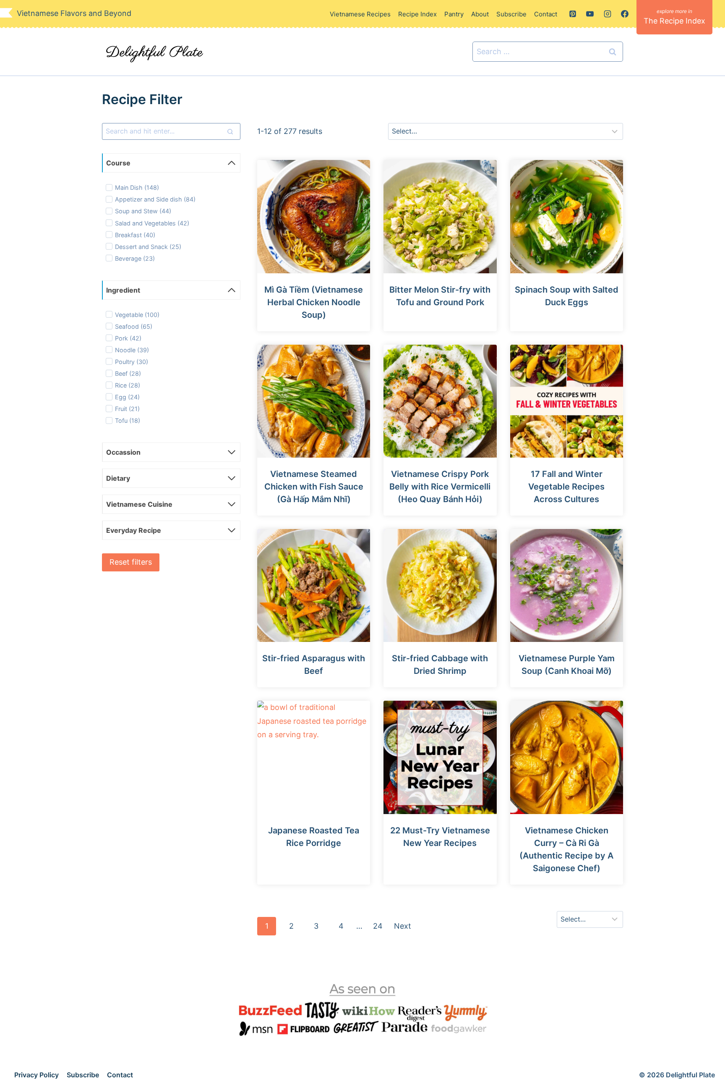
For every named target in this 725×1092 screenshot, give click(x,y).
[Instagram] (607, 13)
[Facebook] (624, 13)
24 (378, 926)
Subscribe (511, 14)
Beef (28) (128, 373)
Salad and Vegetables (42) (152, 223)
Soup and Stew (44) (143, 211)
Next (402, 926)
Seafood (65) (133, 326)
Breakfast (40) (135, 234)
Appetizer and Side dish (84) (155, 199)
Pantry (454, 14)
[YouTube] (589, 13)
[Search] (229, 131)
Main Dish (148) (137, 187)
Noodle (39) (132, 350)
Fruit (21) (127, 408)
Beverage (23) (135, 258)
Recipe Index (417, 14)
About (480, 14)
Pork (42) (128, 338)
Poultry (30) (131, 361)
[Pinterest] (572, 13)
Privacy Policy (36, 1075)
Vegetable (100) (137, 314)
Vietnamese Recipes (360, 14)
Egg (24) (127, 397)
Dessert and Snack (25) (148, 246)
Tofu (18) (127, 420)
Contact (545, 14)
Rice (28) (127, 385)
